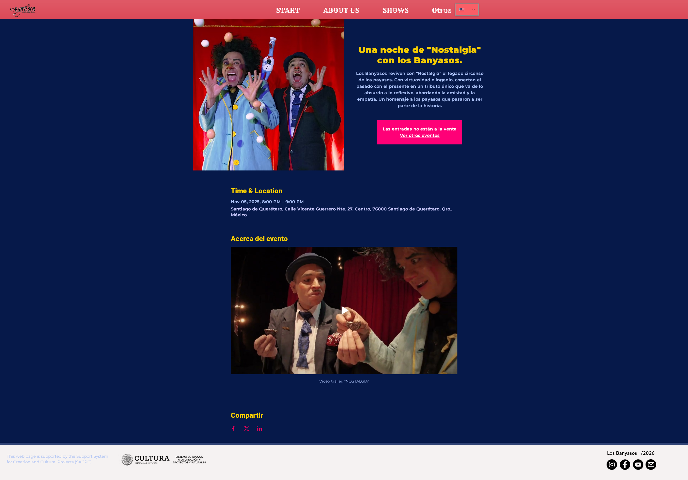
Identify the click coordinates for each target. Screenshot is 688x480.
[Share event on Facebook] (233, 428)
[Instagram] (612, 464)
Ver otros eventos (420, 135)
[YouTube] (638, 464)
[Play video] (344, 310)
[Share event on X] (246, 428)
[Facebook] (625, 464)
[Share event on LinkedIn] (259, 428)
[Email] (651, 464)
